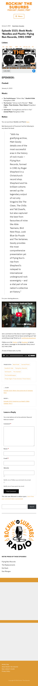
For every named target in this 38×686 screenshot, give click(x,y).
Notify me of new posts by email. (14, 486)
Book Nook (15, 26)
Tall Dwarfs (8, 372)
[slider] (32, 355)
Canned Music (25, 364)
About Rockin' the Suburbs (10, 667)
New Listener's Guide (8, 669)
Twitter (15, 342)
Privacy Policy (6, 671)
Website (6, 468)
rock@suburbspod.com (28, 338)
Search (32, 507)
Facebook (25, 342)
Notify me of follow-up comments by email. (17, 480)
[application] (19, 355)
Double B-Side (9, 368)
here (27, 122)
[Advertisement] (19, 601)
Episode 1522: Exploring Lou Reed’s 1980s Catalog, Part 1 (16, 402)
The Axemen (17, 372)
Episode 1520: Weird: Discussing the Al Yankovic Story (18, 392)
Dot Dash (5, 568)
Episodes (21, 26)
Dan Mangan (6, 571)
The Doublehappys (10, 375)
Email (6, 458)
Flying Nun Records (21, 368)
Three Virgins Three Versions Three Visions (17, 379)
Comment (7, 424)
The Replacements (8, 565)
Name (6, 449)
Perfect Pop (5, 664)
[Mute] (29, 355)
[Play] (4, 355)
